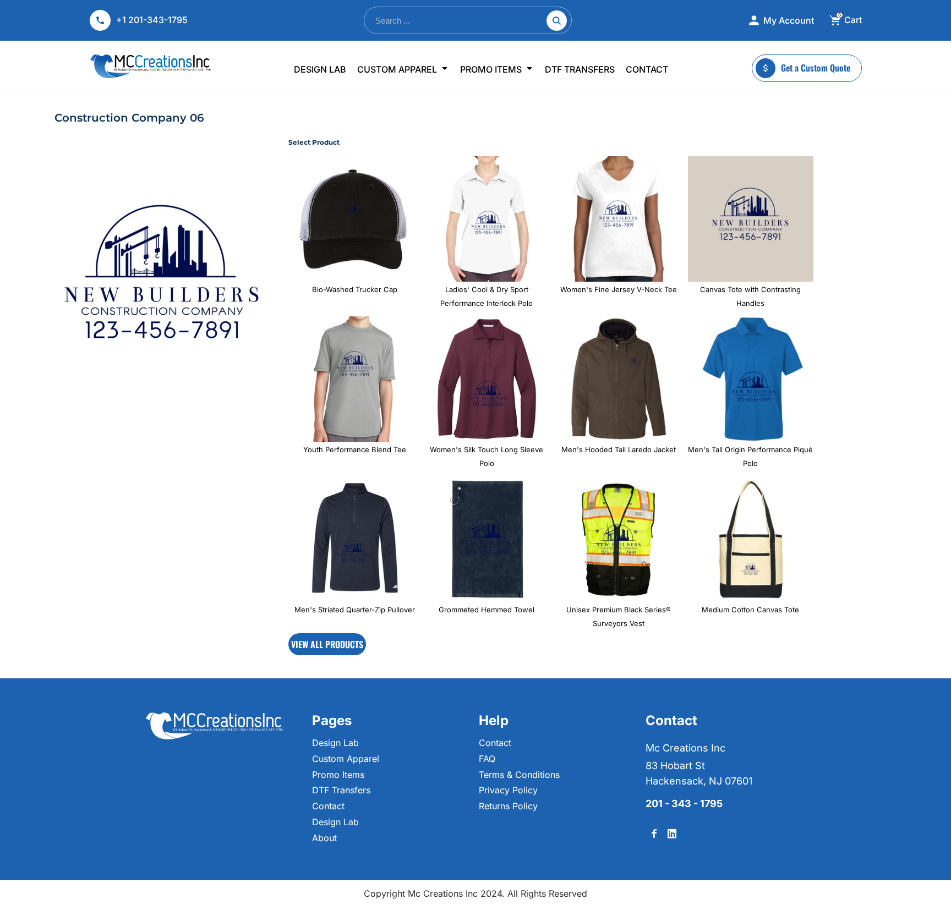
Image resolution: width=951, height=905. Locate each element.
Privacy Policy (508, 790)
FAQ (487, 758)
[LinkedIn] (672, 833)
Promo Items (338, 774)
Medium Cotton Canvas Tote (750, 609)
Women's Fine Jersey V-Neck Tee (618, 289)
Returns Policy (508, 805)
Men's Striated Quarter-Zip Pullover (354, 609)
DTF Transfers (341, 790)
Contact (328, 805)
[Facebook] (654, 833)
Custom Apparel (345, 758)
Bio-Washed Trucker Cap (354, 289)
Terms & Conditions (519, 774)
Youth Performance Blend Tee (354, 449)
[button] (403, 68)
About (324, 837)
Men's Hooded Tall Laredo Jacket (618, 449)
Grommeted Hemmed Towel (486, 609)
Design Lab (335, 742)
